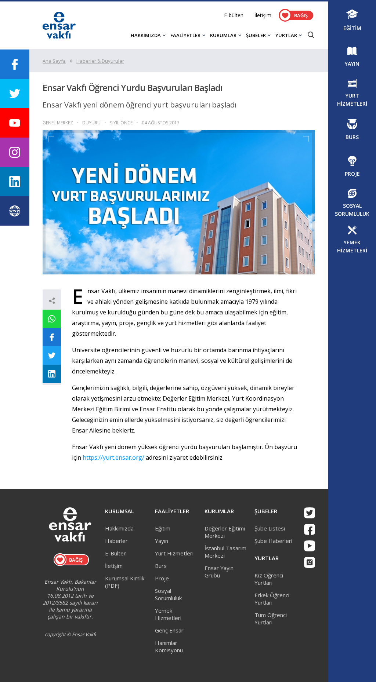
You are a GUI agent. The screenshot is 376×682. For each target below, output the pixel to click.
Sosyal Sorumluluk (168, 594)
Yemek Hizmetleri (168, 614)
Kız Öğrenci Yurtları (268, 579)
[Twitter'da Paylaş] (52, 355)
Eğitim (162, 528)
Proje (162, 578)
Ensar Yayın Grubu (219, 571)
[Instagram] (309, 562)
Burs (161, 565)
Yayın (161, 540)
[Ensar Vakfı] (59, 36)
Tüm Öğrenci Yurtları (270, 618)
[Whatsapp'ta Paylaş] (52, 319)
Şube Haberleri (273, 540)
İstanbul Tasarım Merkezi (225, 551)
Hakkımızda (119, 528)
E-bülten (233, 15)
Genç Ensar (169, 630)
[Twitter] (309, 512)
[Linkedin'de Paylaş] (52, 374)
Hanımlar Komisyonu (169, 646)
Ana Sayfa (54, 61)
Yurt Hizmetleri (174, 553)
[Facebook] (309, 529)
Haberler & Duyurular (100, 61)
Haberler (116, 540)
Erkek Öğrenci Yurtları (271, 598)
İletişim (262, 15)
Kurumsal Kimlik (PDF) (124, 582)
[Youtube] (309, 545)
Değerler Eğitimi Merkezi (225, 532)
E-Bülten (116, 553)
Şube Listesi (269, 528)
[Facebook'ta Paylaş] (52, 337)
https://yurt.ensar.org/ (113, 457)
